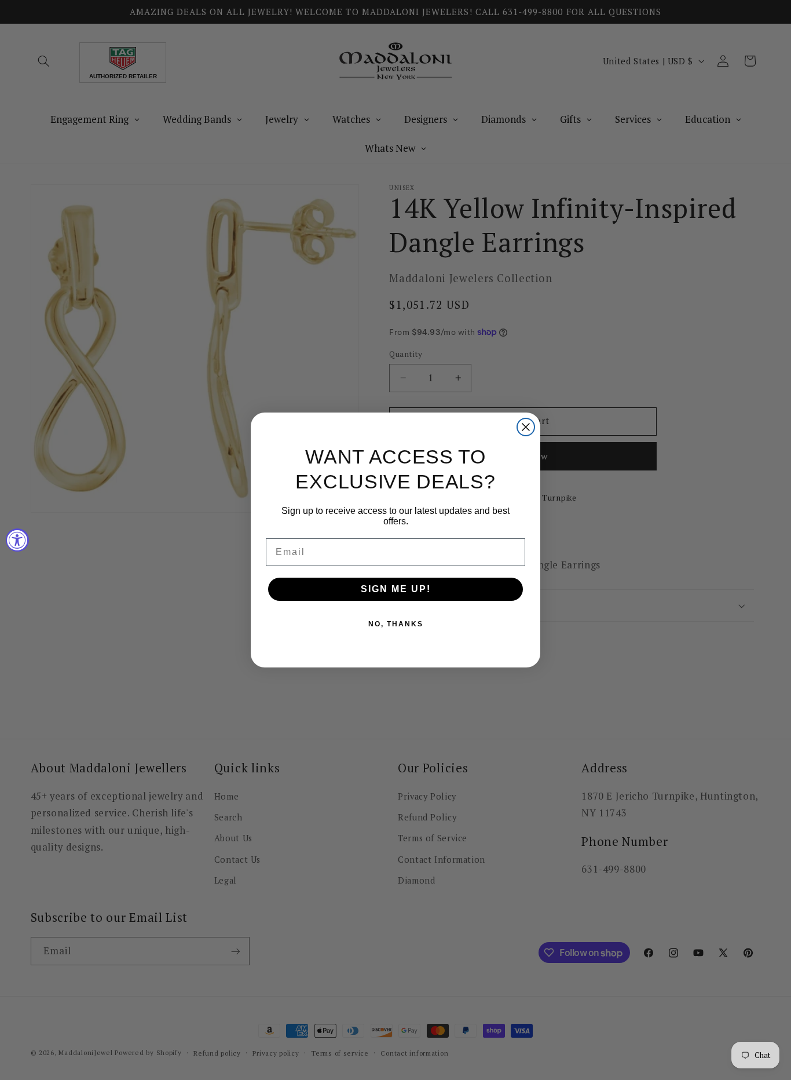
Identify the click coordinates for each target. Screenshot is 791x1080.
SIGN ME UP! (396, 589)
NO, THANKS (395, 624)
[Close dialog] (525, 427)
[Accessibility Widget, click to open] (17, 540)
